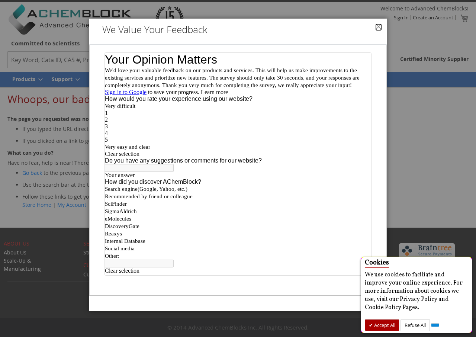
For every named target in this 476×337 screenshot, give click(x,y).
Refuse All (415, 325)
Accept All (384, 325)
